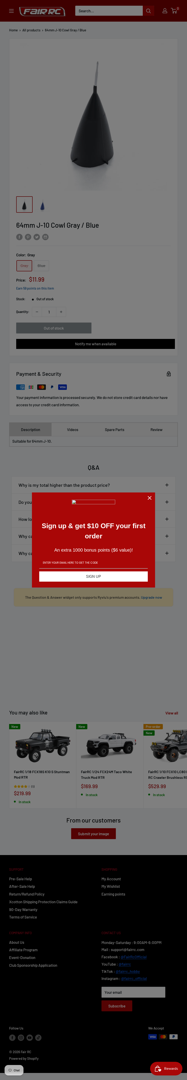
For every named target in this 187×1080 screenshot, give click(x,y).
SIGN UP (93, 576)
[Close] (149, 497)
